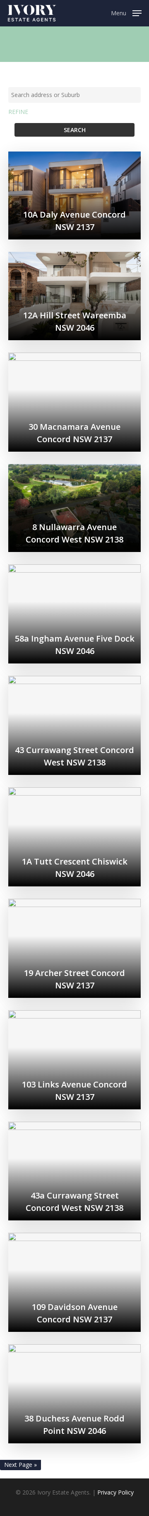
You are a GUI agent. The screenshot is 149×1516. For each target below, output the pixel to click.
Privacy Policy (115, 1492)
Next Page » (20, 1465)
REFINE (18, 112)
